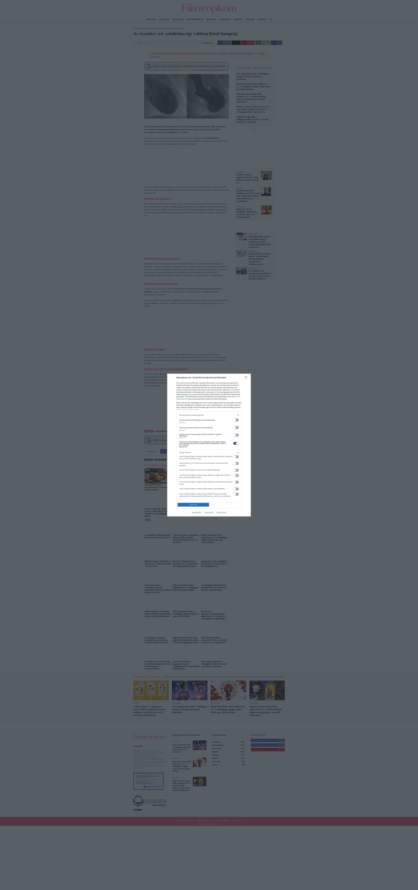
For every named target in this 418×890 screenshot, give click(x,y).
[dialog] (209, 445)
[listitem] (209, 415)
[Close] (247, 378)
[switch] (236, 420)
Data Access (209, 512)
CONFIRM (193, 504)
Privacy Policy (221, 512)
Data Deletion (196, 512)
